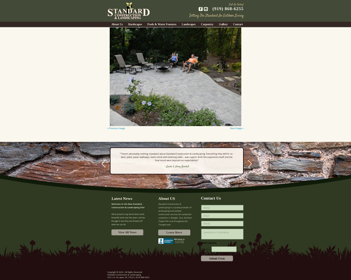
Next (250, 164)
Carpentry (207, 24)
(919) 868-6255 (228, 8)
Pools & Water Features (161, 24)
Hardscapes (135, 24)
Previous (104, 164)
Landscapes (189, 24)
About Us (117, 24)
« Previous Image (116, 128)
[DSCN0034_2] (175, 76)
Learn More (174, 232)
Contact (238, 24)
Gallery (223, 24)
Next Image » (237, 128)
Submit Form (217, 258)
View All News (127, 232)
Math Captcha (209, 243)
